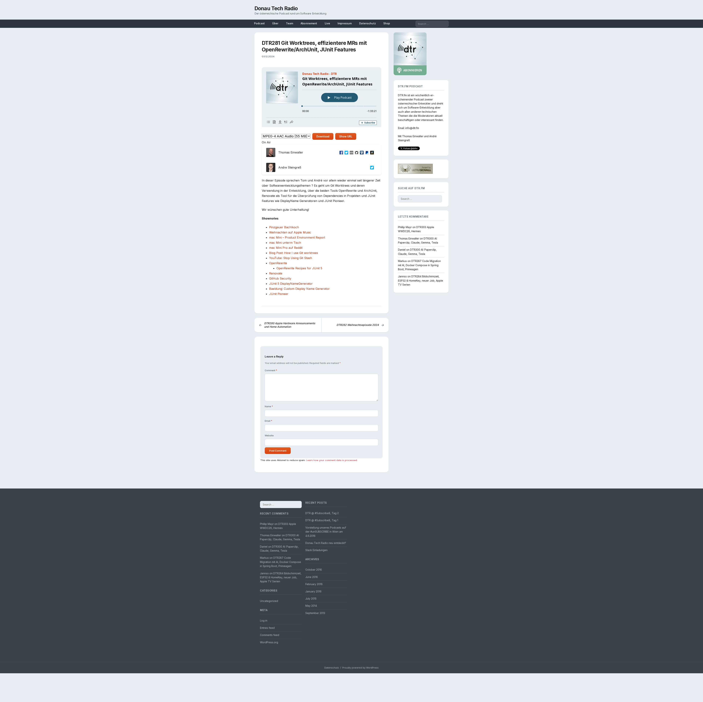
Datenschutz (367, 23)
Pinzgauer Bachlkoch (284, 227)
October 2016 (313, 569)
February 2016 (314, 584)
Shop (386, 23)
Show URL (345, 136)
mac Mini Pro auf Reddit (285, 248)
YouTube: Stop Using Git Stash (290, 258)
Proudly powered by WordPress (360, 667)
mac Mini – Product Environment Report (297, 237)
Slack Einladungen (316, 550)
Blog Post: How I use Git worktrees (293, 253)
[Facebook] (340, 152)
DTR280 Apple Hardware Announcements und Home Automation (287, 325)
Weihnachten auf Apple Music (290, 232)
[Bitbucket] (361, 152)
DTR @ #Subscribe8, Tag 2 (322, 513)
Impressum (345, 23)
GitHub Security (280, 278)
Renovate (275, 273)
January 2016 (313, 591)
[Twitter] (345, 152)
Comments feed (269, 635)
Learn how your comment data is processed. (332, 460)
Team (289, 23)
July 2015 (311, 598)
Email (268, 421)
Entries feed (267, 627)
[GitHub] (355, 152)
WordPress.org (269, 642)
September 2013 (315, 613)
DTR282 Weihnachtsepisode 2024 (360, 325)
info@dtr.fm (412, 128)
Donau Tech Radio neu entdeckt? (325, 542)
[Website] (350, 152)
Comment (271, 370)
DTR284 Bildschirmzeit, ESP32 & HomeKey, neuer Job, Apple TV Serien (420, 280)
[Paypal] (366, 152)
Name (269, 406)
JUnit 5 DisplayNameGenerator (291, 283)
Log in (263, 620)
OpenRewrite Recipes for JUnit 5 (299, 268)
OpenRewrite (278, 263)
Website (269, 435)
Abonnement (309, 23)
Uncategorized (269, 600)
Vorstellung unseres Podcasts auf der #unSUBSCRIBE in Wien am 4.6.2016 (325, 531)
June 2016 (311, 577)
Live (327, 23)
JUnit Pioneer (278, 294)
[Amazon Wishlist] (371, 152)
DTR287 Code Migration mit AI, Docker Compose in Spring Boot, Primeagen (419, 265)
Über (275, 23)
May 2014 (311, 605)
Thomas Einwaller (412, 136)
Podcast (259, 23)
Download (322, 136)
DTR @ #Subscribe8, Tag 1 (321, 520)
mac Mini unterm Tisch (285, 242)
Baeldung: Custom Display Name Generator (299, 289)
